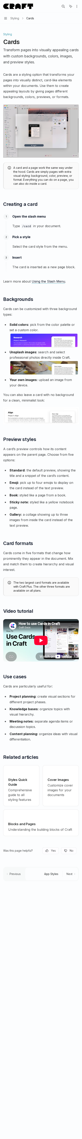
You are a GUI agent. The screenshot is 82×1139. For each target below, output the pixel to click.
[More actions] (77, 6)
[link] (21, 785)
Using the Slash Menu (48, 281)
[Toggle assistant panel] (70, 6)
